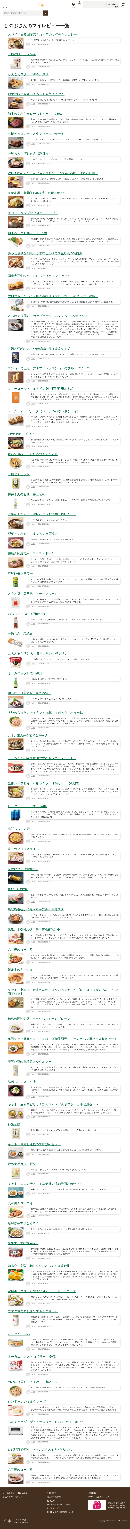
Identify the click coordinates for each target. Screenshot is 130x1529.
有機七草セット (19, 474)
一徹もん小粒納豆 (20, 633)
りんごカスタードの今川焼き (28, 74)
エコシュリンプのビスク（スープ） (33, 213)
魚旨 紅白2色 (18, 889)
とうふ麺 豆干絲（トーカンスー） (33, 593)
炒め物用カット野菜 (22, 1164)
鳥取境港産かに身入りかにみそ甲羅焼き (36, 909)
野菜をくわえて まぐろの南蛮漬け (33, 533)
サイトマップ (52, 1508)
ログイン (79, 6)
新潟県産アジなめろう (23, 1223)
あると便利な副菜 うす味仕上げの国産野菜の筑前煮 (45, 253)
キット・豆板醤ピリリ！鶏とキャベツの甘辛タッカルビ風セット (53, 1104)
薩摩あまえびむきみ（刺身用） (29, 153)
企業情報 (92, 1493)
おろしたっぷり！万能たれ (27, 613)
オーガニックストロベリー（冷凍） (33, 1356)
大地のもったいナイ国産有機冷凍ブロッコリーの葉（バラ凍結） (53, 296)
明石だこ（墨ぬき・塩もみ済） (29, 693)
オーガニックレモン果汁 (25, 673)
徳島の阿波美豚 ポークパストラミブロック (39, 1018)
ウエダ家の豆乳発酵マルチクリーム (33, 1311)
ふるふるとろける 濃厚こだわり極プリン (38, 653)
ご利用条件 (51, 1493)
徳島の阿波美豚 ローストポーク (31, 553)
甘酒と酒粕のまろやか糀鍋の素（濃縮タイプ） (40, 348)
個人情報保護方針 (54, 1497)
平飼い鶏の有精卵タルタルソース (31, 1061)
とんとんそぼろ (19, 1334)
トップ (6, 19)
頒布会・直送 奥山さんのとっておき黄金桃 (39, 1266)
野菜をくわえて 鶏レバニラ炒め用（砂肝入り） (42, 514)
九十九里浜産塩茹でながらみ (28, 735)
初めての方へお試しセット (14, 1497)
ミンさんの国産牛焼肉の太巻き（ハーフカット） (42, 758)
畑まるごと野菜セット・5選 (27, 233)
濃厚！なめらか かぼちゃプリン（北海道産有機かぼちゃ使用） (53, 173)
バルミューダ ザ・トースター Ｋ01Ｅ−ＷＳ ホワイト (48, 1421)
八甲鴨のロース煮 (20, 949)
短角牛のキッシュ (20, 969)
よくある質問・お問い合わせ (15, 1493)
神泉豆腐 (14, 1124)
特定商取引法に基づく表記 (58, 1504)
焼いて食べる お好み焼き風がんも (33, 454)
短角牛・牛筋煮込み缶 (23, 1243)
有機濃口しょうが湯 (22, 54)
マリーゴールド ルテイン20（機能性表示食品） (42, 388)
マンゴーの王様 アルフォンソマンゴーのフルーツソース (49, 368)
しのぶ (33, 44)
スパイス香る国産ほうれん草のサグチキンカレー (42, 34)
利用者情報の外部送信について (60, 1512)
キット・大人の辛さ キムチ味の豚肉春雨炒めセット (45, 1183)
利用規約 (51, 1501)
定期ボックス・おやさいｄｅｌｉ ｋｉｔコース (42, 1291)
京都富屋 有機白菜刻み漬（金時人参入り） (38, 193)
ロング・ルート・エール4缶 (27, 806)
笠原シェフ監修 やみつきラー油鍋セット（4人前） (44, 783)
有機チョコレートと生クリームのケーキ (36, 133)
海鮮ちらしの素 (19, 828)
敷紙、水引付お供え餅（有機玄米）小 (34, 929)
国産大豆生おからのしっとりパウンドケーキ (39, 276)
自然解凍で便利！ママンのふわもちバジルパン (41, 1449)
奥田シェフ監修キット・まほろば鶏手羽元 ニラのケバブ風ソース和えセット (62, 1039)
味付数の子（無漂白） (23, 869)
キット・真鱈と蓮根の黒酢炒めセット (34, 1144)
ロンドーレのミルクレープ (27, 1401)
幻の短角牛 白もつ (22, 434)
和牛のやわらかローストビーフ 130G (35, 113)
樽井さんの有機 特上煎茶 (26, 494)
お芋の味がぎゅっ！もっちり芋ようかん (36, 94)
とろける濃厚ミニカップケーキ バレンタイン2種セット (48, 315)
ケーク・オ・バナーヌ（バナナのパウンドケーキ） (44, 411)
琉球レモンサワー (20, 573)
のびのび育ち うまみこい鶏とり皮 (33, 1381)
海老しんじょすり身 (22, 1081)
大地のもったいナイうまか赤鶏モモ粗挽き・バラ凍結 (45, 712)
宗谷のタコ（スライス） (25, 849)
